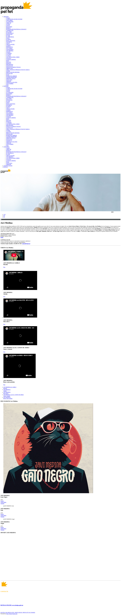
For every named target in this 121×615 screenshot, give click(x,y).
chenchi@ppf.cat (26, 243)
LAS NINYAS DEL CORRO (13, 57)
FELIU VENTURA (10, 40)
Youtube (2, 503)
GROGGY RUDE (10, 44)
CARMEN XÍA (9, 30)
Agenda (8, 148)
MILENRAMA (9, 64)
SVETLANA (9, 79)
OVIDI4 (8, 71)
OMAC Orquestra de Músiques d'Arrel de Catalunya (18, 69)
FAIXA (8, 38)
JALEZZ (8, 52)
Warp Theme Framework (11, 613)
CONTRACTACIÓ (7, 165)
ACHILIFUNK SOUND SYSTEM (14, 19)
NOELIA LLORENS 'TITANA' (13, 67)
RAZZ (7, 74)
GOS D (8, 43)
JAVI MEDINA (9, 50)
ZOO (7, 84)
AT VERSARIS (9, 21)
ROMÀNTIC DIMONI (11, 76)
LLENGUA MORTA (11, 59)
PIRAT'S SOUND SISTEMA (13, 72)
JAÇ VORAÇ (9, 48)
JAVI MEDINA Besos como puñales (7, 398)
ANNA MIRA (9, 20)
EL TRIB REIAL (10, 36)
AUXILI (8, 24)
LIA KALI (8, 58)
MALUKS (8, 62)
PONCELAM (9, 73)
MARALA (8, 63)
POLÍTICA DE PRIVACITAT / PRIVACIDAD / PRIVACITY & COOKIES (18, 612)
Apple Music (3, 502)
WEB (2, 237)
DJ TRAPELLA (10, 33)
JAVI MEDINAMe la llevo (7, 393)
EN (4, 215)
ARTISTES (6, 16)
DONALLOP (9, 34)
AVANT (8, 25)
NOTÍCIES (6, 86)
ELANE (8, 35)
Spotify (2, 501)
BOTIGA (5, 167)
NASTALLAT (9, 65)
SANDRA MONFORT (11, 77)
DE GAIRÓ (9, 31)
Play (4, 267)
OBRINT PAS (9, 68)
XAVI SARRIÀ (9, 83)
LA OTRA (8, 54)
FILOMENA (9, 41)
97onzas (8, 17)
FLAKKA (8, 39)
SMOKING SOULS (10, 78)
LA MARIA (9, 53)
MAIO (7, 60)
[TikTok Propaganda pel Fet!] (63, 578)
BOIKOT (8, 28)
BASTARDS (9, 26)
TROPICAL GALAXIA (11, 82)
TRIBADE (8, 81)
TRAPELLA (9, 140)
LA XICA (8, 55)
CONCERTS (6, 146)
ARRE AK (8, 23)
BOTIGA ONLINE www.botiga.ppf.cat (12, 605)
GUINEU (8, 45)
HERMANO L (9, 47)
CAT (4, 214)
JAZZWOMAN (9, 49)
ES (4, 217)
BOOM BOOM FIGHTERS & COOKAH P (16, 29)
